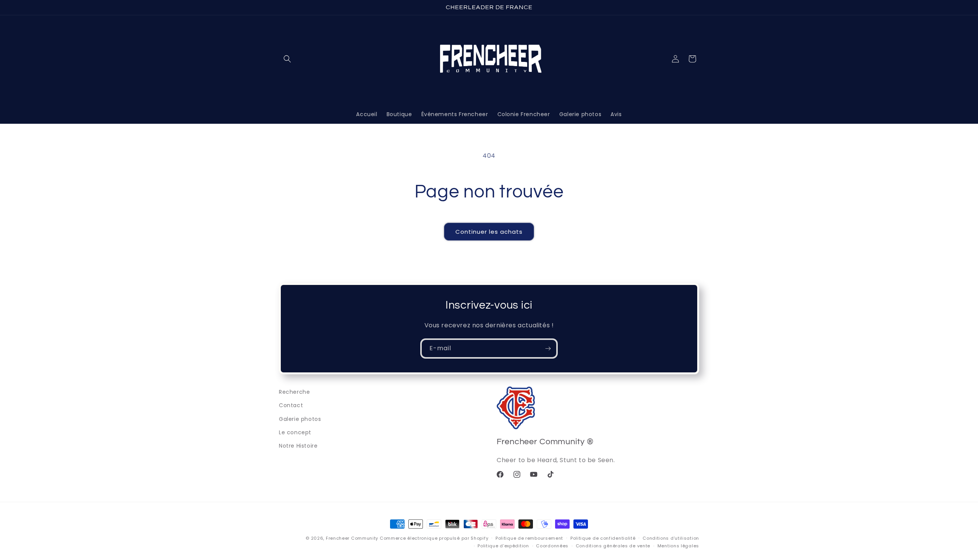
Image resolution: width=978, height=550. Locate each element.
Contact (291, 405)
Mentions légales (678, 546)
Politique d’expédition (503, 546)
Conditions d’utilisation (671, 538)
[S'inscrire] (547, 348)
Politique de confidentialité (603, 538)
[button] (287, 58)
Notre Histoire (298, 446)
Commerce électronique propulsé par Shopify (434, 538)
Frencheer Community (352, 538)
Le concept (295, 432)
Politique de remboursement (529, 538)
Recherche (294, 392)
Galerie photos (300, 419)
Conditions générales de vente (613, 546)
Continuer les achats (489, 232)
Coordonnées (552, 546)
